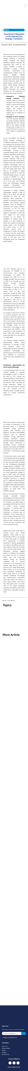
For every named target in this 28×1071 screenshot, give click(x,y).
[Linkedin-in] (14, 1062)
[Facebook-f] (18, 1062)
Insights (6, 30)
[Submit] (23, 1033)
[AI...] (14, 618)
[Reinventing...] (14, 625)
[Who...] (14, 611)
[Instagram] (10, 1062)
